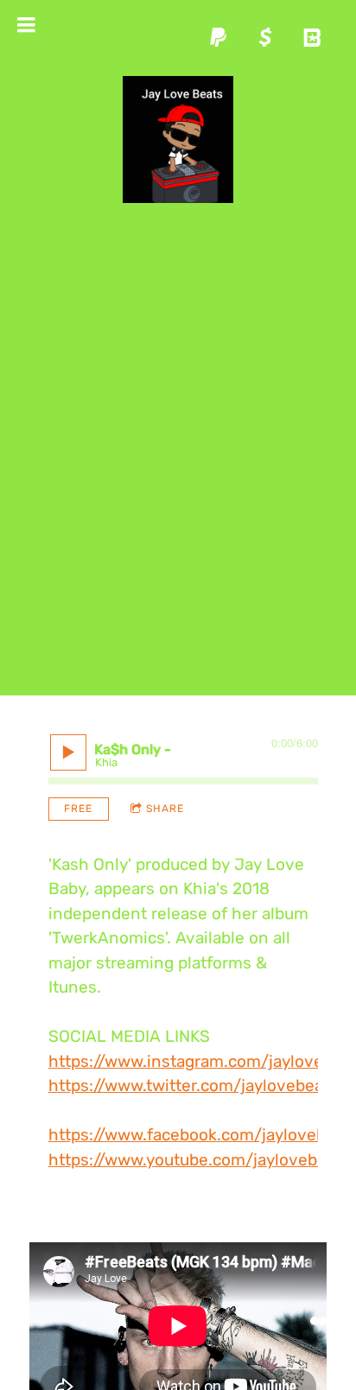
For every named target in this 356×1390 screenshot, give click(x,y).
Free (78, 809)
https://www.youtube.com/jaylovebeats (199, 1160)
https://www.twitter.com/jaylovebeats (193, 1085)
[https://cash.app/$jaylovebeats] (265, 37)
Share (165, 809)
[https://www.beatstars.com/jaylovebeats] (311, 37)
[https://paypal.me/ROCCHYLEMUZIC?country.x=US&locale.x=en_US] (218, 37)
